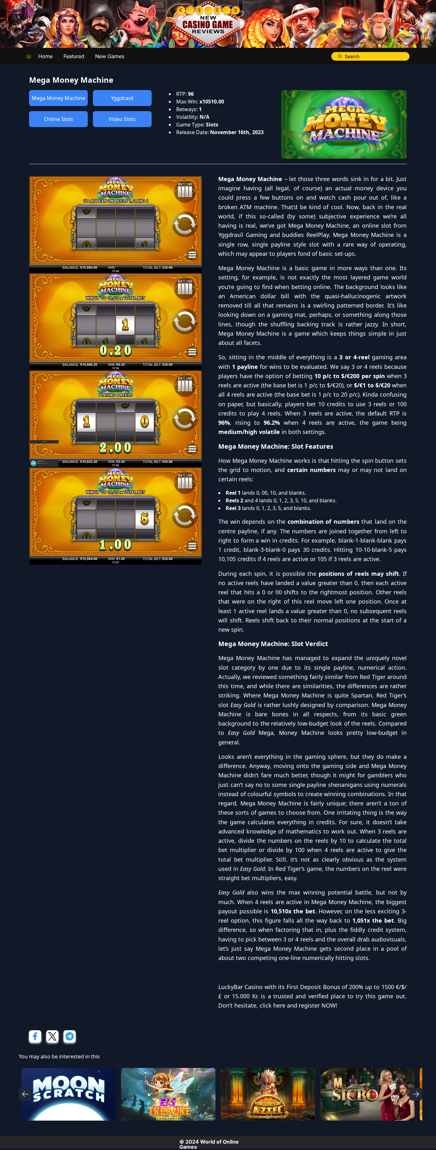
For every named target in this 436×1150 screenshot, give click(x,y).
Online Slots (58, 119)
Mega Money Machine (58, 98)
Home (45, 56)
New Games (109, 56)
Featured (74, 56)
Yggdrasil (122, 98)
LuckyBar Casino (240, 987)
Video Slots (122, 119)
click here (272, 1005)
